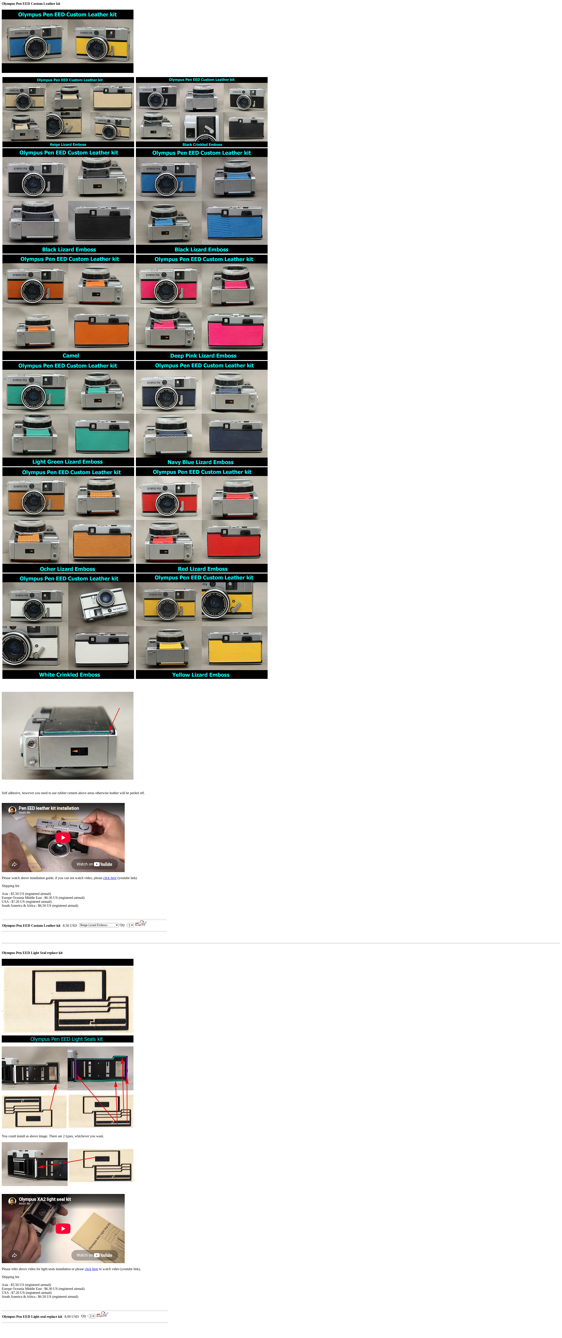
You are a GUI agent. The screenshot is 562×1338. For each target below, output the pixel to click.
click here (110, 878)
